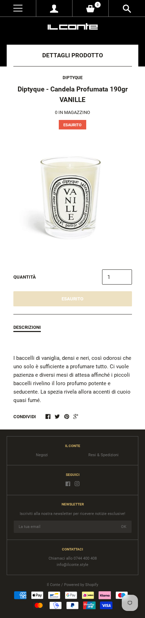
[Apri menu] (18, 8)
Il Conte (53, 584)
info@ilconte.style (72, 564)
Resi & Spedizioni (103, 455)
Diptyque (73, 77)
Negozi (42, 455)
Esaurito (72, 298)
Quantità (24, 277)
